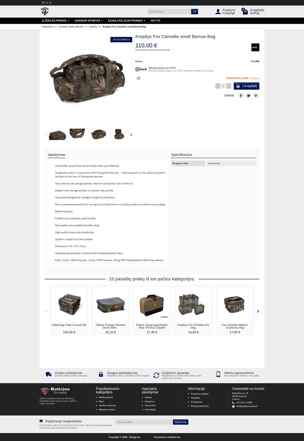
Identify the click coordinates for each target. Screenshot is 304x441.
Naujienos (150, 401)
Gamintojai (150, 409)
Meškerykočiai (106, 397)
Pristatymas (197, 402)
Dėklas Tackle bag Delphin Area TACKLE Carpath (152, 326)
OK (194, 11)
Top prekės (150, 405)
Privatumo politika (200, 394)
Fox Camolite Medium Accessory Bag (235, 326)
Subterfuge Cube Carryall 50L (69, 324)
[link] (241, 95)
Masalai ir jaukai (107, 409)
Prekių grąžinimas (200, 406)
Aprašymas (56, 155)
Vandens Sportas (107, 405)
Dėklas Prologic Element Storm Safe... (110, 326)
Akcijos (148, 397)
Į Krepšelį (249, 86)
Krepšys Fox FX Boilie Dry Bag (193, 326)
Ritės (101, 401)
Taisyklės (195, 397)
